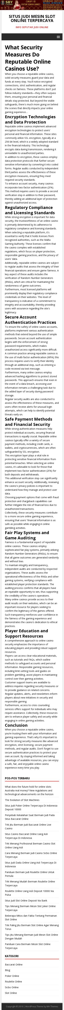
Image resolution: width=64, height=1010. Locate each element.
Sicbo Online (12, 987)
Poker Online (12, 976)
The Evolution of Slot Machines (22, 800)
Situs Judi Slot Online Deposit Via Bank (26, 900)
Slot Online (11, 993)
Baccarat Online (14, 964)
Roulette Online (13, 981)
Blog (7, 970)
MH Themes (52, 1006)
